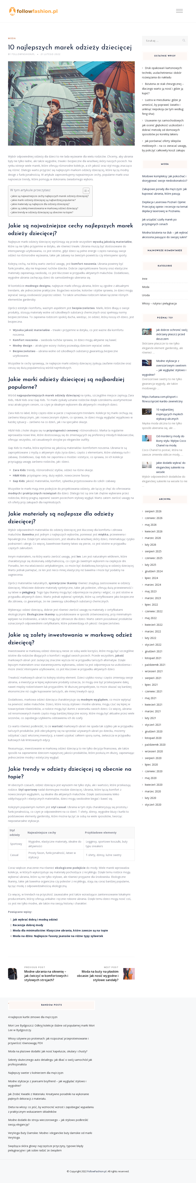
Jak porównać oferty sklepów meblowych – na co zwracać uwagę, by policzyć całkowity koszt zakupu (164, 145)
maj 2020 (151, 778)
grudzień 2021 (154, 651)
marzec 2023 (153, 598)
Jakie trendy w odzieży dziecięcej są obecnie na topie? (42, 212)
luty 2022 (150, 638)
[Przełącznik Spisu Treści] (84, 191)
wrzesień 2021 (154, 671)
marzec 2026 (153, 538)
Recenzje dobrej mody (28, 925)
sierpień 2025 (153, 551)
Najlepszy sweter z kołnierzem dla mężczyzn (35, 1073)
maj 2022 (151, 618)
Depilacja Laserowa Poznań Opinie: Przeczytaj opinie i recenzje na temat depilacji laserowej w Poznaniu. (165, 206)
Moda (12, 38)
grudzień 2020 (154, 731)
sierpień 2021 (153, 678)
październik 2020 (155, 744)
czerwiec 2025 (154, 558)
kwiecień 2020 (154, 784)
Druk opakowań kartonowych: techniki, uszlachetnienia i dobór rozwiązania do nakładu (162, 72)
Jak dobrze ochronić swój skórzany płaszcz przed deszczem (171, 334)
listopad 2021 (153, 658)
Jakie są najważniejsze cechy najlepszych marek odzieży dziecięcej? (50, 196)
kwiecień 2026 (154, 531)
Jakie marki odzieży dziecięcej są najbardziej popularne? (44, 200)
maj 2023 (151, 591)
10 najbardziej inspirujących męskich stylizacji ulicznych (169, 414)
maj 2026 (151, 524)
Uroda (146, 295)
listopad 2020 (153, 738)
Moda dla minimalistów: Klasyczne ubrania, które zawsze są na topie (60, 930)
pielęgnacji (28, 592)
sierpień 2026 (153, 511)
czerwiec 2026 (154, 518)
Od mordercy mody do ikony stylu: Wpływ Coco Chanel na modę (171, 440)
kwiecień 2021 (154, 704)
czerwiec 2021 (154, 691)
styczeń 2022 (153, 644)
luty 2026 (150, 544)
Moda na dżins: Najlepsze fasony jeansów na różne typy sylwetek (58, 936)
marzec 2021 (153, 711)
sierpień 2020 (153, 758)
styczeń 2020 (153, 804)
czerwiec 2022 (154, 611)
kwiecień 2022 (154, 624)
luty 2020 (150, 798)
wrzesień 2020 (154, 751)
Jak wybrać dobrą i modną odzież (35, 919)
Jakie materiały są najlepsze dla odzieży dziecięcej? (40, 204)
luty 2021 (150, 718)
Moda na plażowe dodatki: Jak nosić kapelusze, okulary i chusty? (47, 1051)
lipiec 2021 (151, 684)
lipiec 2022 (151, 604)
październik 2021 (155, 665)
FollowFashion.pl (96, 1171)
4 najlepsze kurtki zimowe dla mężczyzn (32, 1017)
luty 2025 (150, 564)
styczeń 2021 (153, 724)
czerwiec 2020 (154, 771)
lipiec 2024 (151, 578)
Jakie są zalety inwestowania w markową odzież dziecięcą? (45, 208)
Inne (144, 278)
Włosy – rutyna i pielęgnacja (159, 303)
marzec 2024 (153, 584)
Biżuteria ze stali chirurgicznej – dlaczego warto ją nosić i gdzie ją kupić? (163, 88)
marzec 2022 (153, 631)
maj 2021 (151, 698)
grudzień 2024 (154, 571)
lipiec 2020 (151, 764)
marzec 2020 (153, 791)
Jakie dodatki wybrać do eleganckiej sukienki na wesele (170, 467)
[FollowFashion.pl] (33, 11)
